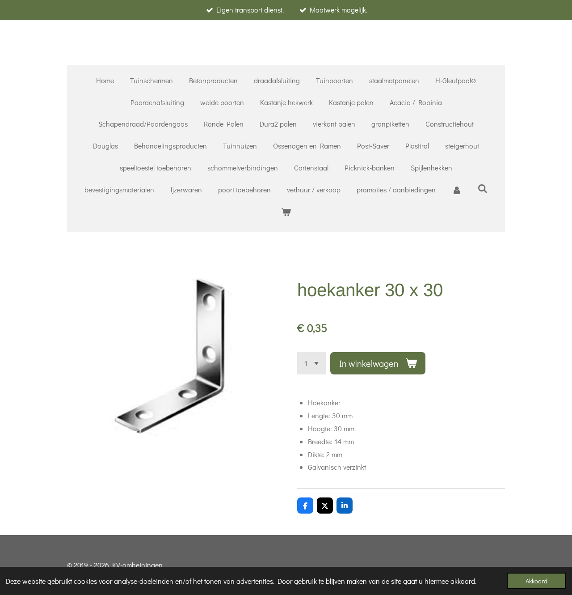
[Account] (456, 190)
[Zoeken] (482, 188)
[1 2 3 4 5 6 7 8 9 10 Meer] (311, 363)
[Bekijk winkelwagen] (286, 212)
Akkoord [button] (536, 581)
